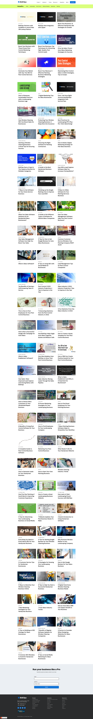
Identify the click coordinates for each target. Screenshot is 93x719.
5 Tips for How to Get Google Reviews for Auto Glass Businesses (46, 241)
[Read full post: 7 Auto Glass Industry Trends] (46, 599)
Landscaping (60, 118)
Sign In (67, 2)
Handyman (40, 165)
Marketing (59, 46)
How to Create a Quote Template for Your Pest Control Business (65, 335)
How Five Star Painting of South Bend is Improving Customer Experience (26, 496)
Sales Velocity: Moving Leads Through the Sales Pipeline (46, 381)
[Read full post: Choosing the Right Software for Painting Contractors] (46, 134)
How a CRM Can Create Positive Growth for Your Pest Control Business (65, 358)
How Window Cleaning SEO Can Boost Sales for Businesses (26, 122)
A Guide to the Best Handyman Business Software (44, 169)
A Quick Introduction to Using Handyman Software (65, 519)
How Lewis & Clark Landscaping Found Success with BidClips (65, 496)
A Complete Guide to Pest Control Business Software (25, 451)
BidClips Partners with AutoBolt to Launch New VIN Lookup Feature (26, 27)
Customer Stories (41, 354)
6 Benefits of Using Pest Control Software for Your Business (26, 428)
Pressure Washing (50, 704)
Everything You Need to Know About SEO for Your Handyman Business (26, 541)
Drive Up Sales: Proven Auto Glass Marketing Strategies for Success (65, 50)
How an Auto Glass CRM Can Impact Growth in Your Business (65, 607)
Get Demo (72, 2)
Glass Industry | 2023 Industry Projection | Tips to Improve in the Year (66, 288)
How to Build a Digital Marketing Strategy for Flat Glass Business (65, 144)
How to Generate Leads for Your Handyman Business (25, 473)
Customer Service (41, 237)
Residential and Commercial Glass (52, 699)
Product (38, 2)
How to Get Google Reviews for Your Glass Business (65, 564)
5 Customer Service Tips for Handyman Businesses (26, 564)
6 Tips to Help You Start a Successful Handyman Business (46, 587)
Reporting (33, 708)
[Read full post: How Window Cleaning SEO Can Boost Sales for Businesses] (26, 111)
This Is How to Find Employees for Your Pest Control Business (26, 313)
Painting (39, 140)
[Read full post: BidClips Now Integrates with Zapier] (46, 17)
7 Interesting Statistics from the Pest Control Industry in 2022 (45, 313)
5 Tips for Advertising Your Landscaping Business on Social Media (26, 519)
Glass (39, 93)
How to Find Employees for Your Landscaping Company (45, 428)
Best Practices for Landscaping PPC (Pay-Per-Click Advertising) (65, 122)
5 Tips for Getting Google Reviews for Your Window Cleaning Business (46, 541)
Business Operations (21, 140)
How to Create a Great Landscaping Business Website (45, 496)
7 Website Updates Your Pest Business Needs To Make (46, 519)
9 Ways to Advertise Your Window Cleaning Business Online (26, 587)
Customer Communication (36, 700)
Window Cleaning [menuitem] (46, 6)
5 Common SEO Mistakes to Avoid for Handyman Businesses (26, 657)
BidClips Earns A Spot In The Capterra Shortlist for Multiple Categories (26, 169)
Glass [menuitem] (27, 6)
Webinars (63, 700)
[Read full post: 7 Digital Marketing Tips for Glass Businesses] (46, 87)
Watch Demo (64, 704)
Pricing (50, 2)
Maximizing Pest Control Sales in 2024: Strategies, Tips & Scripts (66, 73)
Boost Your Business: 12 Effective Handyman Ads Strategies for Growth (66, 25)
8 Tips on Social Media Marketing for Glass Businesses (45, 657)
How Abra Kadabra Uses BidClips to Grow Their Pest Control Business (46, 358)
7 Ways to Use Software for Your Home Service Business (26, 192)
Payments (33, 707)
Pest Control (60, 212)
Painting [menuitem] (58, 6)
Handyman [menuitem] (53, 6)
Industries (44, 2)
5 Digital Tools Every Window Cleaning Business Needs (64, 587)
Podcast (63, 703)
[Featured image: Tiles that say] (26, 531)
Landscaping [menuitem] (32, 6)
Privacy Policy (27, 716)
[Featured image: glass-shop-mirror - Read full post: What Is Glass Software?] (26, 255)
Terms (31, 716)
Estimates (33, 703)
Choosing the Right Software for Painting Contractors (45, 144)
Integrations (62, 2)
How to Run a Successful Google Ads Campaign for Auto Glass (26, 333)
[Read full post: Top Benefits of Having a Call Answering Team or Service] (26, 278)
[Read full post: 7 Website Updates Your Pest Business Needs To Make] (46, 508)
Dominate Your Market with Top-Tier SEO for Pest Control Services (25, 73)
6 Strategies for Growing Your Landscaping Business (46, 564)
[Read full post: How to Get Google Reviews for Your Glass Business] (66, 553)
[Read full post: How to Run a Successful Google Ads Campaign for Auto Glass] (26, 325)
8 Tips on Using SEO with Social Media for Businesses (46, 265)
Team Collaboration (35, 704)
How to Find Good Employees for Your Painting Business (64, 405)
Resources (55, 2)
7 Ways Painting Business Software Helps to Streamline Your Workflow (66, 428)
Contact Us (63, 708)
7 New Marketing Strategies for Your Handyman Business (25, 609)
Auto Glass (20, 23)
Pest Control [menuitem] (38, 6)
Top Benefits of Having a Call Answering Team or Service (26, 288)
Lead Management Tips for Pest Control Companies (65, 265)
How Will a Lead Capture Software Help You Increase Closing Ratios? (66, 169)
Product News (40, 23)
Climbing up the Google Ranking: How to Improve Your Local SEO (46, 192)
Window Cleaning (41, 118)
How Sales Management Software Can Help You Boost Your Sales (26, 241)
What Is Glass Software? (26, 264)
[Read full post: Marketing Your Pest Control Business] (46, 440)
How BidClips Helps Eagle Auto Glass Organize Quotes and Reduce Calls (46, 335)
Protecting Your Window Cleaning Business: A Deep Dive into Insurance (46, 122)
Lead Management (35, 699)
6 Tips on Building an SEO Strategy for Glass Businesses (26, 632)
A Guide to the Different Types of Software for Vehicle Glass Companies (46, 216)
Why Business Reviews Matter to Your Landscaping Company (65, 541)
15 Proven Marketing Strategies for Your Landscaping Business (45, 405)
